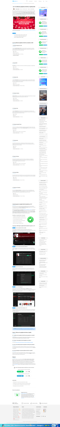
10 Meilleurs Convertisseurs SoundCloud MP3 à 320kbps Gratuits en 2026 (43, 263)
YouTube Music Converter (16, 412)
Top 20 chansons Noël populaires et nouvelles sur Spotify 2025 (28, 30)
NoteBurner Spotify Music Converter (27, 209)
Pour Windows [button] (30, 1)
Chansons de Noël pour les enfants (29, 342)
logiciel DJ (16, 364)
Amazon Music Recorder (16, 415)
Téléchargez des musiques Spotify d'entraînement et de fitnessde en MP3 (21, 383)
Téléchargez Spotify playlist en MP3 (43, 174)
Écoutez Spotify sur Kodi (41, 200)
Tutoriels (15, 3)
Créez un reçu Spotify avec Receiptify (43, 186)
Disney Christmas (18, 342)
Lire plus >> (40, 245)
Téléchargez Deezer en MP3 (42, 254)
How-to (46, 1)
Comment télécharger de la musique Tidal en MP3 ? (28, 415)
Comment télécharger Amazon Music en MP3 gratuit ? (28, 414)
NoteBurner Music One (24, 393)
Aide (43, 1)
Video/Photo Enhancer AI (16, 419)
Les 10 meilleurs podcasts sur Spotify (43, 167)
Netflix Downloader (15, 416)
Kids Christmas (22, 342)
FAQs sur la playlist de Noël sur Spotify (18, 37)
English (45, 409)
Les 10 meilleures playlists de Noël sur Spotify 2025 (28, 3)
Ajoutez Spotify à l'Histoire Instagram (43, 215)
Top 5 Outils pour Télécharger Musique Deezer (27, 413)
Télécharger (40, 1)
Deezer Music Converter (16, 413)
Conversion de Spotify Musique (19, 3)
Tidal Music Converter (15, 414)
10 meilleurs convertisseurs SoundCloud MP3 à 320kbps (28, 412)
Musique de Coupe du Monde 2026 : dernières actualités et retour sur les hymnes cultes (43, 124)
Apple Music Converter (15, 411)
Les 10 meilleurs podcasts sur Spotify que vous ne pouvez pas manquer (21, 384)
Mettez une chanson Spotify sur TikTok (43, 187)
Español (45, 411)
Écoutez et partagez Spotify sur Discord (43, 214)
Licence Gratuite (38, 414)
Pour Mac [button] (35, 1)
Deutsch (45, 410)
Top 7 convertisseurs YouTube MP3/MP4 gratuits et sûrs (28, 411)
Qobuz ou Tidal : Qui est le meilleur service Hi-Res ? (28, 416)
